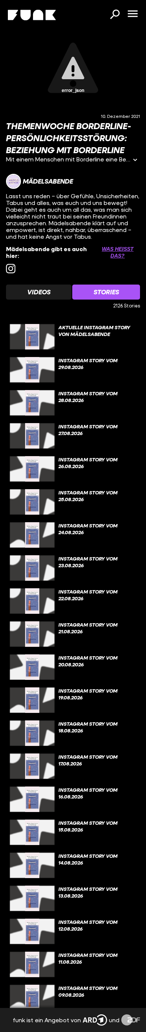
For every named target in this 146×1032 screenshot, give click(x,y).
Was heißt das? (118, 252)
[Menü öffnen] (132, 14)
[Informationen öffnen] (135, 160)
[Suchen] (114, 15)
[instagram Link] (10, 268)
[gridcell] (73, 337)
